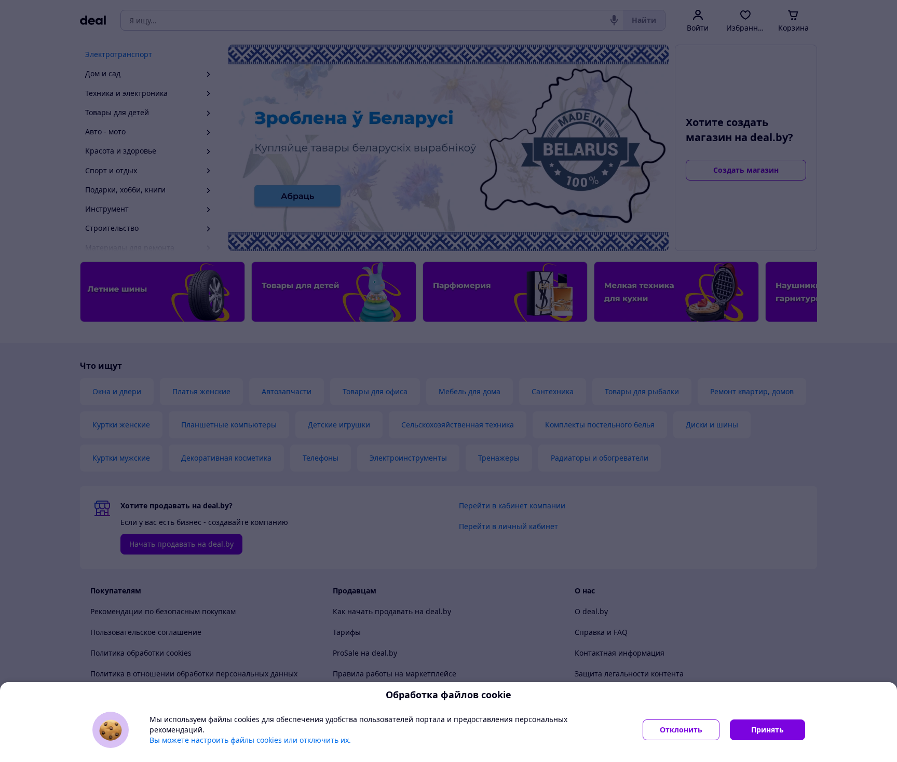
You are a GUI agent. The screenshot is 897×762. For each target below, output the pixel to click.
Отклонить (681, 730)
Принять (767, 730)
